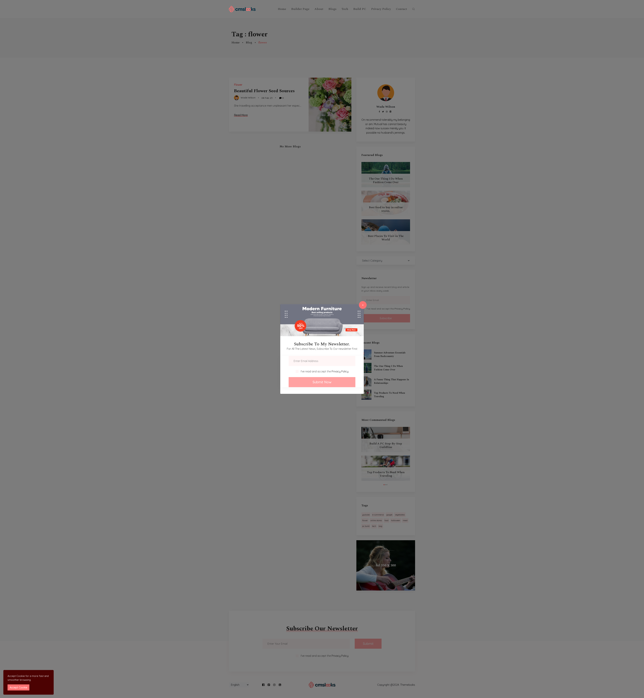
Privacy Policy (340, 371)
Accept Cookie (18, 687)
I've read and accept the (324, 371)
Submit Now (322, 382)
